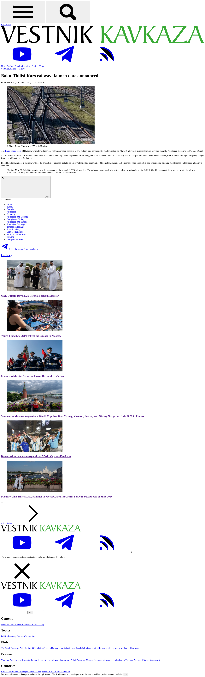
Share (46, 197)
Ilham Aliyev (65, 660)
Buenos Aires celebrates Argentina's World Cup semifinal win (36, 456)
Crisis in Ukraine (51, 648)
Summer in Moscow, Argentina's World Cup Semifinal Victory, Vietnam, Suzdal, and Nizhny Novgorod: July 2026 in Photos (72, 416)
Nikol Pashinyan (78, 660)
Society (20, 636)
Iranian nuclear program (110, 648)
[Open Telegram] (65, 64)
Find (30, 612)
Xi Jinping (33, 660)
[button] (102, 571)
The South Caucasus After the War (16, 648)
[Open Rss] (107, 64)
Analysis (10, 66)
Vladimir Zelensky (133, 660)
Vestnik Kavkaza (8, 69)
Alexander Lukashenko (114, 660)
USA (46, 671)
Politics (4, 636)
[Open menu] (23, 12)
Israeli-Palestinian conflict (87, 648)
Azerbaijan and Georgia (17, 217)
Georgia (10, 209)
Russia (4, 671)
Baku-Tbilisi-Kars (13, 151)
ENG (8, 24)
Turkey (10, 207)
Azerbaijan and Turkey (17, 222)
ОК (126, 674)
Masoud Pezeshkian (95, 660)
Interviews (26, 66)
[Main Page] (102, 42)
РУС (3, 24)
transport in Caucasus (16, 234)
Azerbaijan (11, 212)
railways (10, 237)
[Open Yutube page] (22, 64)
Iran (16, 671)
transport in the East (15, 227)
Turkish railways (14, 229)
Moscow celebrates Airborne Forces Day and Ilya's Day (32, 376)
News (3, 66)
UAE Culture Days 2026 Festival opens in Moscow (30, 295)
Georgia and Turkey (15, 219)
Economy (11, 214)
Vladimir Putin (8, 660)
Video (41, 66)
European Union (62, 671)
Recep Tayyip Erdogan (48, 660)
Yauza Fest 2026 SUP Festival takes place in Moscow (31, 335)
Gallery (35, 66)
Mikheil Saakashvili (151, 660)
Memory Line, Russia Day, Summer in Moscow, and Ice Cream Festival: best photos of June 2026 (57, 496)
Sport (33, 636)
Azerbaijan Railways (16, 224)
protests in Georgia (67, 648)
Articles (18, 66)
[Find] (68, 12)
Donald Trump (21, 660)
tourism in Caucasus (129, 648)
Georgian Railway (15, 239)
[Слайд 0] (2, 502)
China (52, 671)
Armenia (32, 671)
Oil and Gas (37, 648)
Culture (27, 636)
